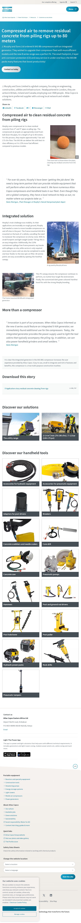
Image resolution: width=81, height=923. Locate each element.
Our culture (9, 809)
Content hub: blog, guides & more (17, 825)
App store (9, 754)
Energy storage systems (14, 789)
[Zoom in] (63, 141)
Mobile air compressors (13, 796)
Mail (49, 108)
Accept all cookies (19, 908)
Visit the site (68, 877)
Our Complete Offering (49, 2)
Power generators (12, 799)
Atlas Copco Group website (15, 835)
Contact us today (11, 69)
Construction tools (12, 782)
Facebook (20, 108)
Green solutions (11, 815)
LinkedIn (8, 108)
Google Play (24, 754)
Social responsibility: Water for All (17, 822)
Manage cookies (19, 914)
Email (5, 729)
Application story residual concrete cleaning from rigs (27, 388)
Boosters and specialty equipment (17, 779)
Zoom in (77, 157)
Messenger (38, 108)
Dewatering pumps (12, 786)
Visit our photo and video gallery (17, 838)
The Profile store (11, 842)
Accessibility (43, 901)
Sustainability (10, 819)
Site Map (53, 901)
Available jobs (10, 812)
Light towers (10, 792)
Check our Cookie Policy (18, 902)
